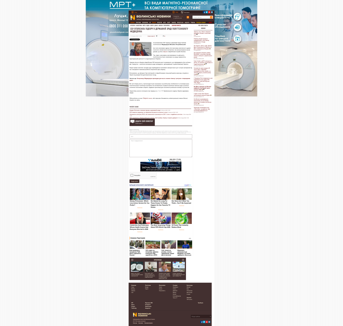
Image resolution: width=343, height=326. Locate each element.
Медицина (175, 287)
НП (150, 22)
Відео (148, 25)
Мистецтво (189, 292)
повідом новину (201, 22)
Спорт (168, 22)
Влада (146, 287)
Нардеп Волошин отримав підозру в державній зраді (145, 110)
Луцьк (132, 287)
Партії (146, 289)
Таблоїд (174, 22)
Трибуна (193, 22)
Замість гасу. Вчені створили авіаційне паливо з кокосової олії (202, 33)
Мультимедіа (158, 260)
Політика (138, 22)
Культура (159, 22)
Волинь (133, 289)
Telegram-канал (147, 98)
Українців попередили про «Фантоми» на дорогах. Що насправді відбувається (202, 109)
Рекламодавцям (148, 323)
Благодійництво (177, 296)
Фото (144, 25)
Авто (164, 22)
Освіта (174, 289)
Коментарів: (151, 36)
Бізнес (160, 289)
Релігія (174, 294)
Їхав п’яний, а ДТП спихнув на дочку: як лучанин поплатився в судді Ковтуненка (203, 62)
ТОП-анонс (189, 299)
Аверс (210, 22)
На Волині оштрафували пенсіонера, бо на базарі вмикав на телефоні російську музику (202, 101)
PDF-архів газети (203, 25)
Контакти (140, 323)
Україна (133, 290)
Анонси (161, 25)
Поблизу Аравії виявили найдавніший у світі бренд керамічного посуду (201, 40)
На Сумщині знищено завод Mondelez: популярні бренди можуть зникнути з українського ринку (203, 55)
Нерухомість (162, 290)
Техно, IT (175, 297)
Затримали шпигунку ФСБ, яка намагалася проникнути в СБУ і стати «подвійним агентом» (156, 114)
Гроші (160, 287)
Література (189, 290)
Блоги (152, 25)
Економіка (145, 22)
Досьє (156, 25)
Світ (132, 292)
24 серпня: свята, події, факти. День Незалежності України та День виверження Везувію (203, 47)
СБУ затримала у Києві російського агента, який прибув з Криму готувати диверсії (153, 118)
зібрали (165, 51)
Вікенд (174, 292)
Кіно (188, 289)
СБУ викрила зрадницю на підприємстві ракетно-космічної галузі (148, 112)
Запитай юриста (176, 25)
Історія (188, 294)
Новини (203, 28)
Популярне (166, 25)
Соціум (175, 285)
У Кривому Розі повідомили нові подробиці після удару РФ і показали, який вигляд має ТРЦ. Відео (203, 80)
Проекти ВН (180, 22)
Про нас (135, 323)
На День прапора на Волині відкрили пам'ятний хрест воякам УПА (179, 275)
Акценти (187, 22)
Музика (188, 287)
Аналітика (139, 25)
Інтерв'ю (132, 25)
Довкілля (175, 290)
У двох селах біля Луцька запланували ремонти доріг (202, 94)
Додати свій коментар (144, 121)
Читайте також (134, 107)
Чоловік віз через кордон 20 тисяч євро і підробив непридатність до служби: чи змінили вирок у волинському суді (202, 71)
